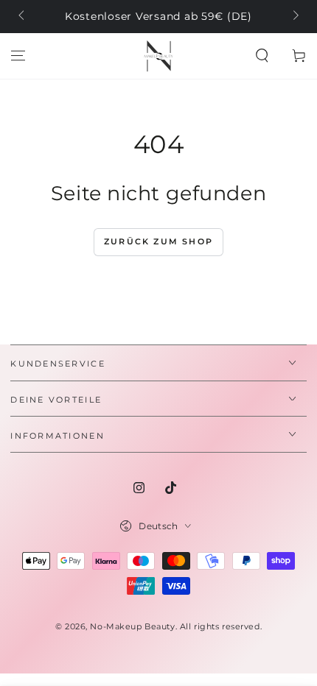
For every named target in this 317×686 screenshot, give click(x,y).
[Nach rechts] (294, 17)
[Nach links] (22, 17)
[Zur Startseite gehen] (158, 56)
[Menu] (18, 56)
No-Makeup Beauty (132, 626)
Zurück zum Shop (158, 241)
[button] (262, 56)
